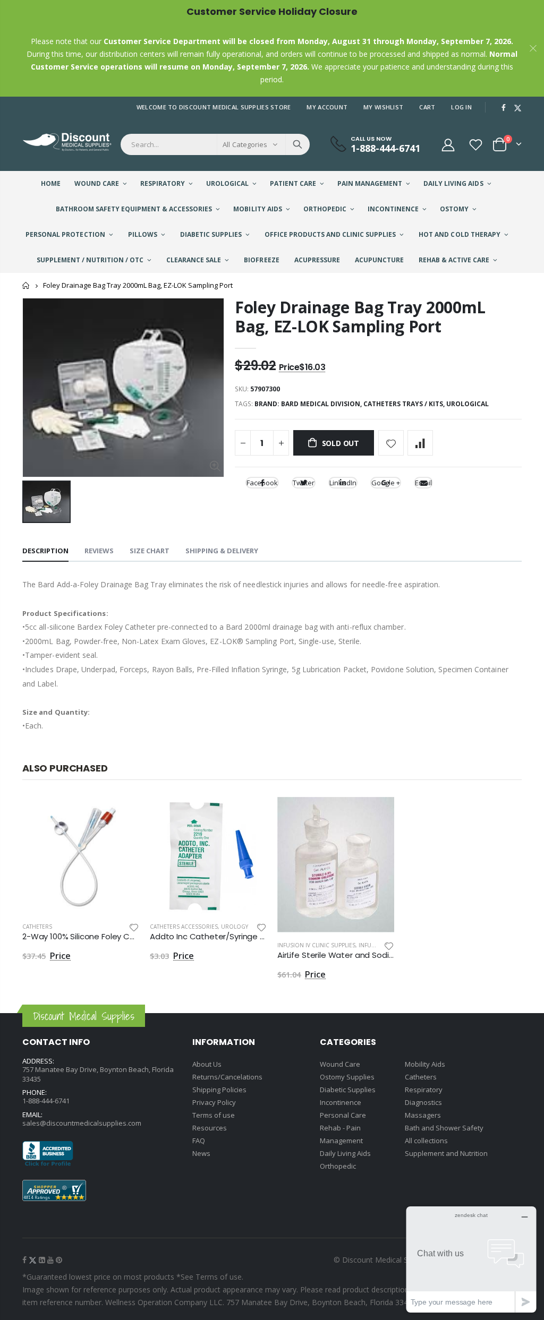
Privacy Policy (214, 1102)
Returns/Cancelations (227, 1077)
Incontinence (340, 1102)
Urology (234, 926)
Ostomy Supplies (347, 1077)
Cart (427, 107)
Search (297, 144)
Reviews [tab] (99, 550)
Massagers (423, 1115)
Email (423, 482)
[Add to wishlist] (391, 443)
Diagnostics (423, 1102)
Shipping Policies (219, 1089)
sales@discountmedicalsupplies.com (81, 1123)
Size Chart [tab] (149, 550)
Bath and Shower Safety (444, 1128)
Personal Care (343, 1115)
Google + (385, 482)
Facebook (262, 482)
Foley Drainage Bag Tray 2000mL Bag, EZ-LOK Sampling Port (360, 316)
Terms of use (213, 1115)
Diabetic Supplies (348, 1089)
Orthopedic (338, 1166)
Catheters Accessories (184, 926)
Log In (461, 107)
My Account (327, 107)
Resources (209, 1128)
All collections (426, 1140)
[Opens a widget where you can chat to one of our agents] (471, 1259)
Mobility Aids (425, 1064)
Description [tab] (45, 550)
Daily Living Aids (345, 1153)
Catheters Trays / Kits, (404, 403)
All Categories (245, 144)
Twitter (303, 482)
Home (26, 285)
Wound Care (340, 1064)
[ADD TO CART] (121, 814)
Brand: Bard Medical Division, (308, 403)
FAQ (198, 1140)
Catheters (37, 926)
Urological (467, 403)
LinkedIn (342, 482)
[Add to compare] (420, 443)
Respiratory (424, 1089)
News (201, 1153)
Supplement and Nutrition (446, 1153)
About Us (207, 1064)
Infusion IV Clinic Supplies (316, 945)
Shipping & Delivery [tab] (221, 550)
